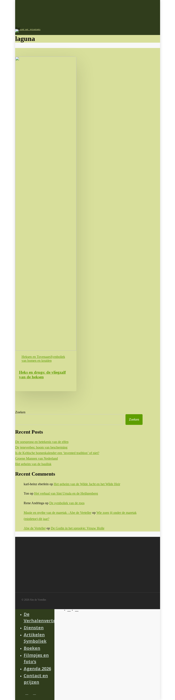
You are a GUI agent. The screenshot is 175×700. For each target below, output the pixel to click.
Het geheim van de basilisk (33, 464)
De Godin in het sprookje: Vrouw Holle (77, 528)
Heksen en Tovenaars (36, 357)
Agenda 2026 (37, 668)
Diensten (34, 627)
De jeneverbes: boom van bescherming (41, 447)
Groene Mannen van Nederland (36, 458)
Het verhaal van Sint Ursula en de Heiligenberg (66, 493)
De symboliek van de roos (67, 503)
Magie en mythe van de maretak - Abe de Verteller (57, 512)
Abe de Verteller (35, 528)
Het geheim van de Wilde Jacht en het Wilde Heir (87, 484)
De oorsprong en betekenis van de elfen (42, 442)
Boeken (32, 648)
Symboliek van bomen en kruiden (43, 358)
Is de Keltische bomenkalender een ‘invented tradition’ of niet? (57, 453)
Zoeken (20, 412)
